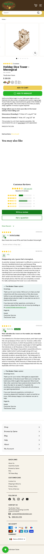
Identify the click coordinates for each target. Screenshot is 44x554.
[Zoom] (35, 53)
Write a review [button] (22, 212)
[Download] (15, 134)
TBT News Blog (13, 473)
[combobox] (22, 13)
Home (3, 19)
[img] (6, 232)
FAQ (9, 471)
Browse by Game (13, 468)
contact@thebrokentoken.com (15, 307)
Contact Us (12, 481)
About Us (11, 463)
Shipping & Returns (14, 484)
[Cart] (35, 5)
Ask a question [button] (22, 218)
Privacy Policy (12, 486)
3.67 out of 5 (28, 189)
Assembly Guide (13, 466)
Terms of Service (13, 489)
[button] (8, 64)
